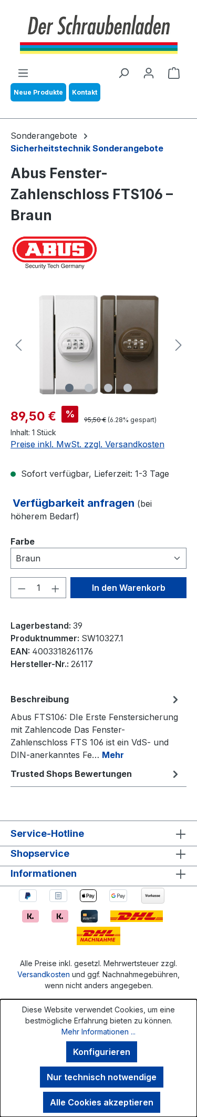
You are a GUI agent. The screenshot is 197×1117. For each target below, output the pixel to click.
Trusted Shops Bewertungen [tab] (71, 773)
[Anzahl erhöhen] (56, 587)
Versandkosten (43, 974)
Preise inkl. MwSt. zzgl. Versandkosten (87, 444)
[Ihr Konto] (148, 72)
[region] (98, 344)
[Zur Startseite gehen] (98, 33)
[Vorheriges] (18, 345)
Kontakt (84, 92)
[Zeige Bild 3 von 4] (108, 388)
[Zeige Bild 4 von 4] (127, 388)
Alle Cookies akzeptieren (101, 1102)
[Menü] (23, 72)
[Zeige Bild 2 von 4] (89, 388)
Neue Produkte (38, 92)
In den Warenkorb (128, 587)
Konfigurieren (101, 1052)
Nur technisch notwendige (102, 1077)
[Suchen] (123, 72)
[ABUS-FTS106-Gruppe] (98, 344)
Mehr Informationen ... (98, 1031)
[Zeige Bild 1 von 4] (69, 388)
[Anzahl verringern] (22, 587)
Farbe (23, 541)
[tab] (96, 726)
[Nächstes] (178, 345)
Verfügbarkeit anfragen (75, 503)
